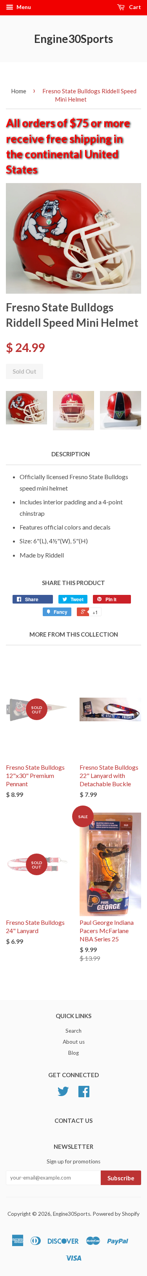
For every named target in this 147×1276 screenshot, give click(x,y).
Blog (73, 1053)
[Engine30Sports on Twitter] (63, 1094)
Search (73, 1031)
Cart (134, 7)
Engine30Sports (73, 38)
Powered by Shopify (116, 1214)
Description (70, 453)
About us (74, 1042)
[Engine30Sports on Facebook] (84, 1094)
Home (18, 90)
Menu (23, 7)
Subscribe (120, 1178)
